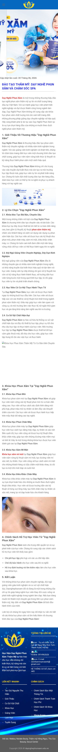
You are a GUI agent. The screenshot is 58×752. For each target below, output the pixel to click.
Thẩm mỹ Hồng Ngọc (38, 739)
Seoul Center (32, 742)
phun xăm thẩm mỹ (41, 229)
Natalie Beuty (22, 739)
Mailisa (13, 739)
